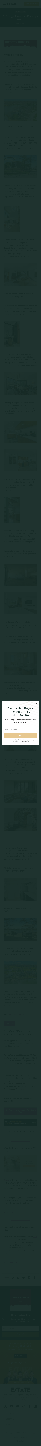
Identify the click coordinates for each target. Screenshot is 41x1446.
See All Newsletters (23, 742)
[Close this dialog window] (36, 703)
